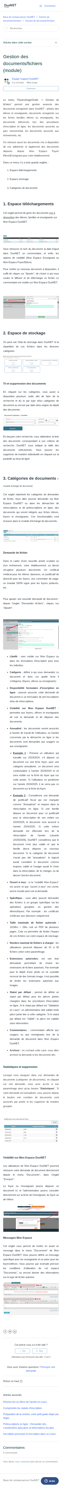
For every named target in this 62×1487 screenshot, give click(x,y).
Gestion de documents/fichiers (40, 21)
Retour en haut (11, 1381)
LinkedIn (15, 1332)
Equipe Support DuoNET (25, 78)
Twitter (10, 1332)
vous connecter (22, 1461)
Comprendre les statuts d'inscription (22, 1408)
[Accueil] (10, 7)
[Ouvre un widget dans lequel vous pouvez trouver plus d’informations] (50, 1481)
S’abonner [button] (31, 88)
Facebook (5, 1332)
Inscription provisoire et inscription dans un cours (29, 1433)
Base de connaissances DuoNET (19, 17)
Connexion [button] (50, 5)
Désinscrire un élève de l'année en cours (25, 1401)
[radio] (22, 1350)
